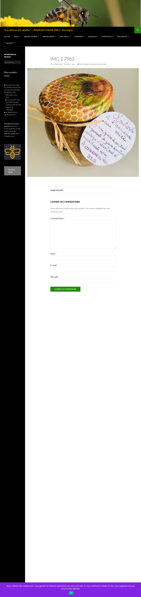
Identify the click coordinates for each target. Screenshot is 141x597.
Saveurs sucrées (30, 36)
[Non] (137, 589)
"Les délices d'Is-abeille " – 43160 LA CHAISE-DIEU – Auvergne (38, 30)
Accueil (7, 36)
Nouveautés (122, 36)
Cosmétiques (106, 36)
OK (71, 593)
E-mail (54, 265)
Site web (54, 276)
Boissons (92, 36)
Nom (53, 253)
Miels (16, 36)
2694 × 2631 (70, 64)
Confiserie (78, 36)
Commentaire (57, 218)
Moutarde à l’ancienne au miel (92, 64)
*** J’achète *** (9, 43)
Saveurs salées (48, 36)
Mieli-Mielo (64, 36)
